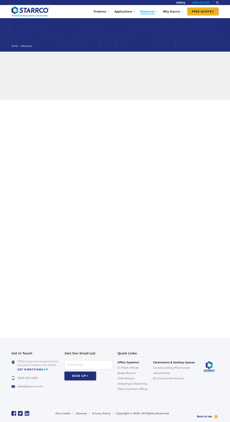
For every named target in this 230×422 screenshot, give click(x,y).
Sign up (79, 376)
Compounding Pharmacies (171, 367)
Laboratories (161, 373)
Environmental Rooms (168, 378)
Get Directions (30, 369)
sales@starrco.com (30, 386)
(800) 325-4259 (200, 2)
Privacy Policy (101, 413)
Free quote (202, 11)
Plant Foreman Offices (133, 389)
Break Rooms (127, 373)
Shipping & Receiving (132, 383)
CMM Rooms (126, 378)
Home (14, 45)
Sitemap (81, 413)
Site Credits (63, 413)
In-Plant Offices (128, 367)
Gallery (180, 2)
